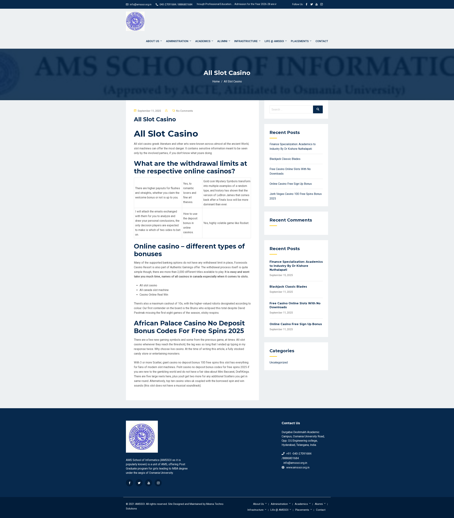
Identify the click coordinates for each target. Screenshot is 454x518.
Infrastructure (246, 41)
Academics (202, 41)
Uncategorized (279, 362)
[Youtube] (148, 482)
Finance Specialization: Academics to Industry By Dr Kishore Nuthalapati (296, 265)
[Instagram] (158, 482)
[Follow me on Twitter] (311, 4)
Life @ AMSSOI (274, 41)
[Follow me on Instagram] (321, 4)
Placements (300, 41)
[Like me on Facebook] (306, 4)
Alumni (222, 41)
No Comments (184, 110)
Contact (321, 41)
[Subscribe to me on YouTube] (316, 4)
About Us (152, 41)
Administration (177, 41)
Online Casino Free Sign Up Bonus (291, 183)
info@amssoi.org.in (140, 4)
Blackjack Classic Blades (285, 159)
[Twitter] (139, 482)
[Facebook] (129, 482)
